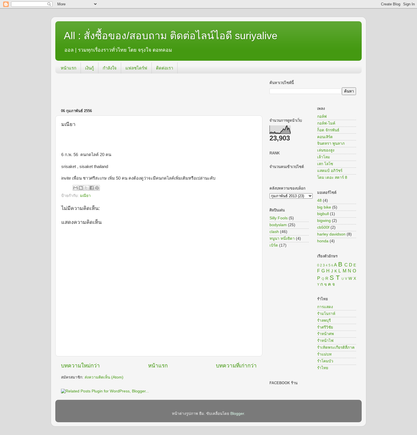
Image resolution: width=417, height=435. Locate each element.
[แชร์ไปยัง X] (86, 188)
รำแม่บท (324, 354)
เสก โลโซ (325, 164)
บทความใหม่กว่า (80, 366)
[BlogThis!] (81, 188)
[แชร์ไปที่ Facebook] (91, 188)
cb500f (323, 227)
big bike (324, 207)
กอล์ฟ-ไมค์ (326, 123)
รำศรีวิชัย (325, 327)
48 (319, 200)
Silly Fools (278, 218)
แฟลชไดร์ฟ (136, 68)
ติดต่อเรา (164, 68)
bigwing (324, 220)
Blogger (237, 413)
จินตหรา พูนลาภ (331, 143)
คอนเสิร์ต (325, 137)
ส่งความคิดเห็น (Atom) (104, 377)
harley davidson (331, 234)
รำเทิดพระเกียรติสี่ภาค (336, 347)
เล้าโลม (323, 157)
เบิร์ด (273, 245)
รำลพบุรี (324, 320)
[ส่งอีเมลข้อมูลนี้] (75, 188)
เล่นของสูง (325, 150)
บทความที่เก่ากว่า (236, 366)
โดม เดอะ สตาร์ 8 (332, 177)
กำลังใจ (110, 68)
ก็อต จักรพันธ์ (328, 130)
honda (322, 241)
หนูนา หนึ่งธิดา (282, 238)
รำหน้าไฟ (325, 341)
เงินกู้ (89, 68)
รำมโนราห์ (326, 314)
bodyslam (278, 225)
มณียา (85, 196)
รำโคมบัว (325, 361)
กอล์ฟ (322, 116)
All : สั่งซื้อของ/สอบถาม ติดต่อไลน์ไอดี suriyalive (170, 35)
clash (274, 232)
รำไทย (322, 368)
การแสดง (325, 307)
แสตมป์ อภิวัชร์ (329, 171)
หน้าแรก (68, 68)
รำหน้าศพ (325, 334)
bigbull (323, 214)
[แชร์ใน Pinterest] (97, 188)
